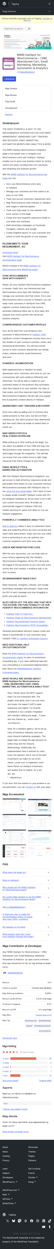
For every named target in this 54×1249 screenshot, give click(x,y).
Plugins (31, 1156)
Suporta (8, 114)
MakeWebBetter (27, 72)
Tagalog (12, 1214)
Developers (8, 1177)
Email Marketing (44, 1021)
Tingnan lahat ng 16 (43, 1015)
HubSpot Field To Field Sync (19, 614)
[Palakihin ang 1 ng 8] (22, 802)
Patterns (32, 1160)
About (5, 1147)
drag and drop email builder (19, 491)
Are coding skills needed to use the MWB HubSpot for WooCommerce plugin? (22, 898)
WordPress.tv (10, 1182)
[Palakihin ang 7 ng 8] (48, 833)
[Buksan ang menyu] (50, 4)
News (5, 1151)
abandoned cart (31, 1021)
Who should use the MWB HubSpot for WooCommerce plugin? (19, 888)
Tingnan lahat (45, 1080)
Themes (32, 1151)
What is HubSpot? (11, 880)
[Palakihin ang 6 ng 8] (48, 817)
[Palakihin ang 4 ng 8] (22, 848)
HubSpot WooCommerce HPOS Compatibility (27, 625)
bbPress (8, 1199)
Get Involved (34, 1168)
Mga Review (11, 95)
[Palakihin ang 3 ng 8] (22, 832)
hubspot (29, 1026)
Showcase (33, 1147)
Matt (6, 1194)
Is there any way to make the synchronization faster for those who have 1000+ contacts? (17, 916)
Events (31, 1173)
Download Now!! (10, 252)
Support (6, 1173)
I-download (9, 79)
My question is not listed (14, 927)
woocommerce (44, 1031)
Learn (5, 1168)
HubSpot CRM (39, 334)
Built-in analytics (10, 526)
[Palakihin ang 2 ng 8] (22, 817)
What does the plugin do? (14, 872)
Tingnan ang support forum (15, 1109)
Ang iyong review (10, 1080)
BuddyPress (9, 1203)
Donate (33, 1177)
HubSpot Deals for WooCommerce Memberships (28, 617)
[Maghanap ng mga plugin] (29, 28)
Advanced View (10, 1038)
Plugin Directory (9, 11)
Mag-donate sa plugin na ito (16, 1131)
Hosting (6, 1156)
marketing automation (42, 1026)
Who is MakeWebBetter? (14, 907)
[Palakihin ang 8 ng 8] (48, 848)
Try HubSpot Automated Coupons (32, 638)
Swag (32, 1182)
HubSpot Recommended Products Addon (25, 621)
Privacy (6, 1160)
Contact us (31, 787)
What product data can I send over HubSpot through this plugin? (18, 935)
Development (11, 108)
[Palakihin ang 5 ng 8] (48, 802)
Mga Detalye (11, 88)
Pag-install (10, 101)
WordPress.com (11, 1190)
